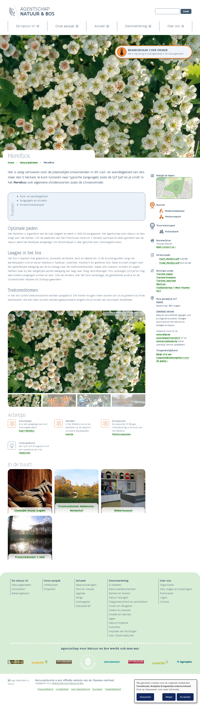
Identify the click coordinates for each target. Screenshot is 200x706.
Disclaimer (97, 689)
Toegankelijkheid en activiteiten (128, 601)
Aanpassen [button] (145, 697)
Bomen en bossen (119, 593)
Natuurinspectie (118, 622)
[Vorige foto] (11, 352)
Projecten (49, 589)
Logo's (163, 597)
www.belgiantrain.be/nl (168, 338)
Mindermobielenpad (174, 211)
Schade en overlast (120, 614)
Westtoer (161, 284)
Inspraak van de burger (123, 631)
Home (11, 162)
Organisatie (167, 585)
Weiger (168, 697)
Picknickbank (171, 231)
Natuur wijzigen (118, 597)
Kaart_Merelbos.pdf (169, 259)
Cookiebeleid (62, 689)
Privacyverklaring (45, 689)
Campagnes (83, 601)
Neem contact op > (166, 247)
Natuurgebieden (29, 162)
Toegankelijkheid (113, 689)
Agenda (80, 593)
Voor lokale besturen (121, 635)
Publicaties (166, 593)
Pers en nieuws (85, 589)
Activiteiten (18, 589)
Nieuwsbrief (83, 606)
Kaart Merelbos (26, 430)
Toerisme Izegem (164, 274)
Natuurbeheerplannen (122, 589)
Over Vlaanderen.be (80, 689)
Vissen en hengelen (120, 606)
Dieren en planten (120, 610)
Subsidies (114, 627)
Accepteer (185, 697)
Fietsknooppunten (121, 434)
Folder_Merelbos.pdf (169, 263)
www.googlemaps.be (166, 341)
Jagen (112, 618)
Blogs (79, 597)
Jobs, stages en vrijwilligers (176, 589)
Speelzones (24, 452)
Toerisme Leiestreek (166, 280)
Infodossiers (51, 585)
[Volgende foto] (141, 352)
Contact (164, 601)
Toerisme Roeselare (166, 277)
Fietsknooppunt (173, 216)
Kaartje (69, 434)
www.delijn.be (163, 334)
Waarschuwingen (86, 585)
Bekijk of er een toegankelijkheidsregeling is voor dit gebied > (172, 357)
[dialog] (165, 691)
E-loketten (115, 585)
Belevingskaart (20, 593)
